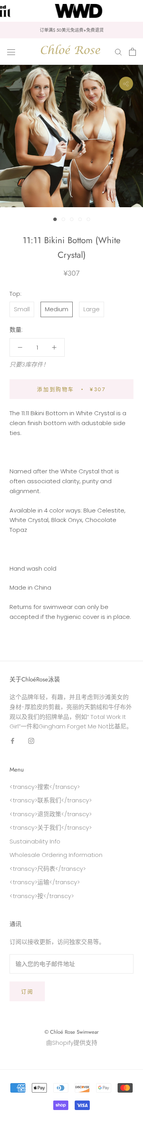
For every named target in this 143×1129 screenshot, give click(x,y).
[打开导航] (11, 52)
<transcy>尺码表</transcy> (48, 868)
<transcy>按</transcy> (42, 896)
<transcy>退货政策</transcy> (51, 814)
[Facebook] (12, 741)
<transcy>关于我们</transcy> (51, 827)
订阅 (27, 991)
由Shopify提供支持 (71, 1042)
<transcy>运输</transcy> (45, 882)
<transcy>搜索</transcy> (45, 787)
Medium (56, 309)
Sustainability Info (35, 841)
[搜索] (118, 51)
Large (91, 309)
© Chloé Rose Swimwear (71, 1032)
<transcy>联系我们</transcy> (51, 800)
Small (22, 309)
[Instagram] (31, 741)
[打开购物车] (132, 52)
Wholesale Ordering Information (56, 855)
